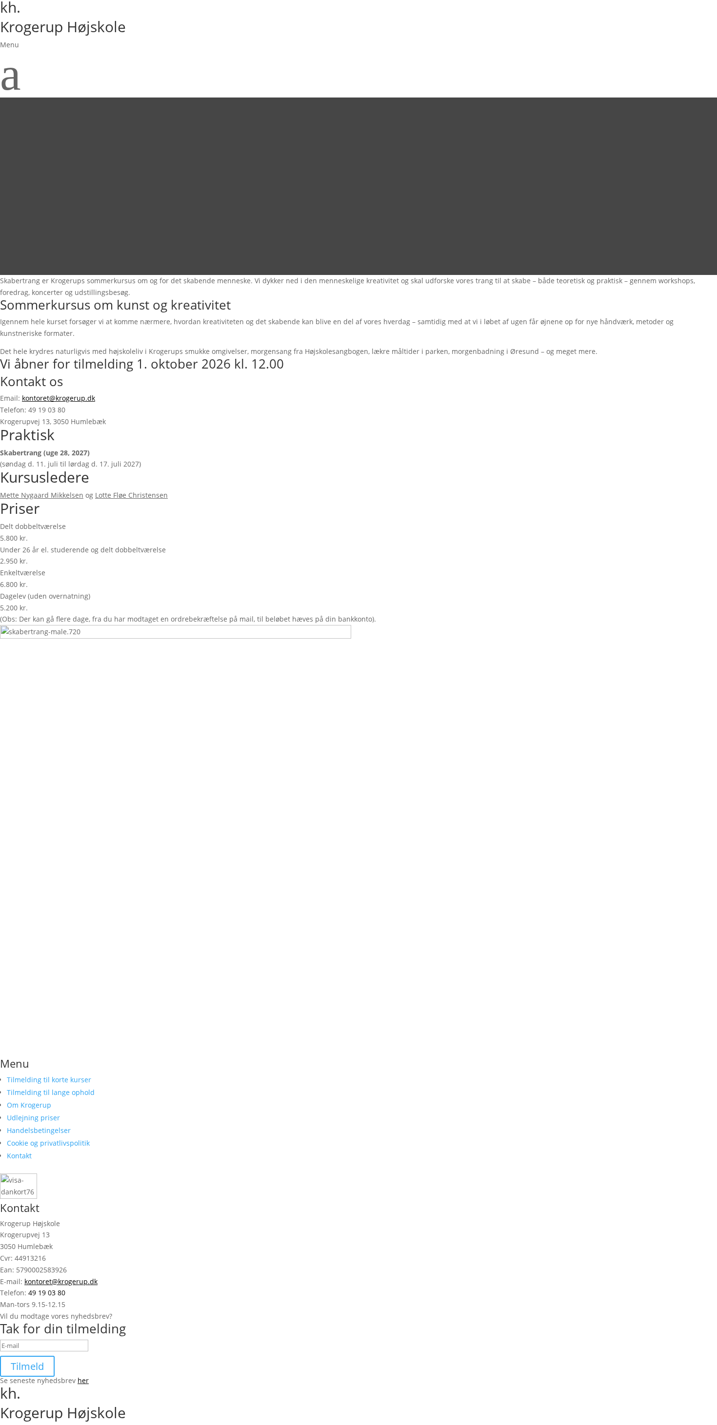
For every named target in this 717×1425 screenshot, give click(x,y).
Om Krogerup (29, 1105)
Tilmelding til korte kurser (49, 1079)
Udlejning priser (33, 1117)
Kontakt (19, 1155)
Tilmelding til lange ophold (51, 1092)
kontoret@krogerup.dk (58, 398)
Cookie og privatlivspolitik (48, 1143)
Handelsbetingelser (39, 1130)
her (83, 1380)
